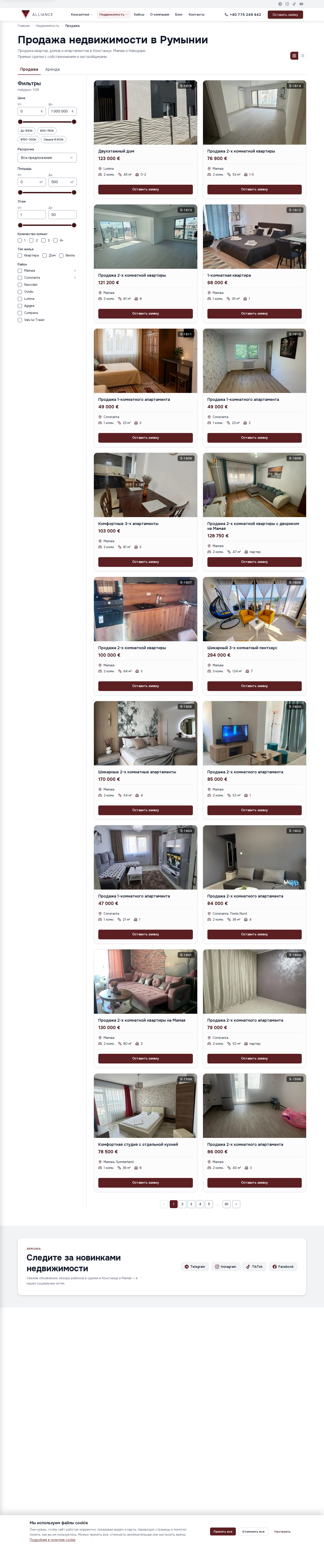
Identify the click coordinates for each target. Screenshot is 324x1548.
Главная (24, 26)
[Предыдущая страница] (164, 1204)
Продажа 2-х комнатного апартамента (245, 772)
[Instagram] (287, 4)
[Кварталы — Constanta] (59, 277)
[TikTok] (294, 4)
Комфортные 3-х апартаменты (128, 523)
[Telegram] (280, 4)
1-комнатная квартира (229, 275)
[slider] (20, 121)
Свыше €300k (53, 139)
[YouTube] (301, 4)
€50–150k (47, 131)
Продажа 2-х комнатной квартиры (241, 151)
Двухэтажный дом (116, 151)
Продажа (29, 69)
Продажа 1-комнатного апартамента (134, 399)
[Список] (302, 56)
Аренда (52, 69)
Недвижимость (111, 14)
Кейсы (139, 14)
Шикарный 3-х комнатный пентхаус (242, 647)
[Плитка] (294, 56)
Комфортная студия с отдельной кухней (138, 1144)
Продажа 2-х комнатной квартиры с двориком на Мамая (253, 526)
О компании (159, 14)
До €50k (26, 131)
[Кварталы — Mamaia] (57, 270)
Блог (179, 14)
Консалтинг (80, 14)
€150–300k (28, 139)
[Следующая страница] (236, 1204)
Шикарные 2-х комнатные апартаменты (137, 772)
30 (226, 1204)
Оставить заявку (285, 15)
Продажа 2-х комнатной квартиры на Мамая (141, 1020)
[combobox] (47, 157)
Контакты (196, 14)
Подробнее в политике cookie (52, 1540)
